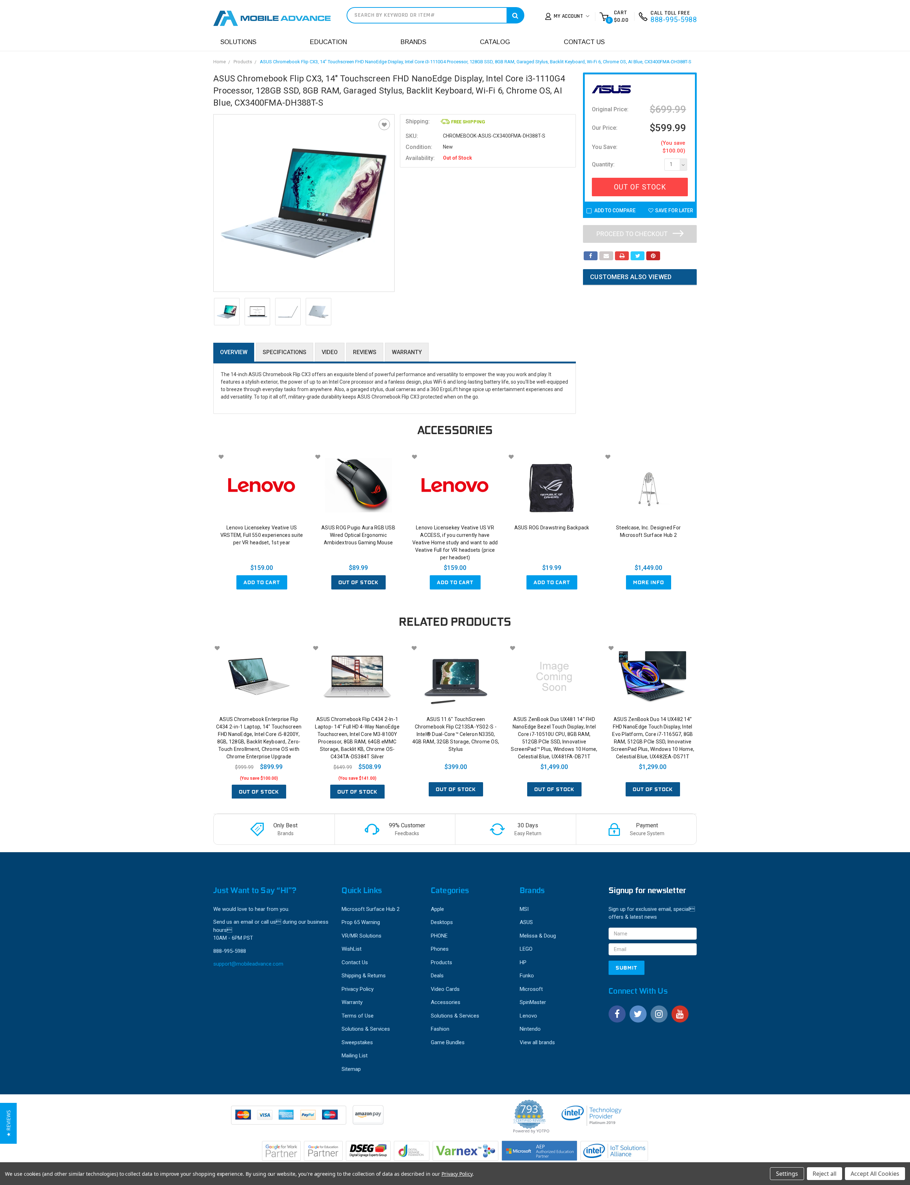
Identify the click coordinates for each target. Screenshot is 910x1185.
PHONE (439, 936)
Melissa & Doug (538, 936)
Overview (233, 352)
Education (328, 42)
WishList (352, 949)
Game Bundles (448, 1042)
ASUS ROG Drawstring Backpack (551, 527)
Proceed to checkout (632, 233)
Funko (527, 975)
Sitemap (351, 1069)
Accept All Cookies (875, 1174)
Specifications (284, 352)
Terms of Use (358, 1016)
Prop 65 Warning (361, 922)
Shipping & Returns (364, 975)
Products (243, 61)
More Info (648, 582)
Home (219, 61)
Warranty (407, 352)
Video (330, 352)
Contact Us (584, 42)
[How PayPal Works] (289, 1118)
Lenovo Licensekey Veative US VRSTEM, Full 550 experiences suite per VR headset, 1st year (261, 535)
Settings (787, 1174)
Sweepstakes (357, 1042)
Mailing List (355, 1055)
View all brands (537, 1042)
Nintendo (530, 1029)
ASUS (526, 922)
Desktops (442, 922)
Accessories (445, 1002)
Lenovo (528, 1016)
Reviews (364, 352)
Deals (437, 975)
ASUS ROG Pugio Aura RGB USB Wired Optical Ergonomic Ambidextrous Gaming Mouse (358, 535)
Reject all (824, 1174)
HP (523, 962)
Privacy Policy (358, 989)
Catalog (495, 42)
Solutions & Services (366, 1029)
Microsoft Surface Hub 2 (371, 909)
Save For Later (674, 210)
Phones (440, 949)
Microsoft (531, 989)
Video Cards (445, 989)
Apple (437, 909)
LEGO (526, 949)
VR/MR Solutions (361, 936)
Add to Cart (261, 582)
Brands (413, 42)
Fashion (440, 1029)
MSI (524, 909)
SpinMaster (533, 1002)
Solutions (238, 42)
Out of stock (358, 582)
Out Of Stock (640, 187)
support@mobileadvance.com (248, 964)
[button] (8, 1123)
